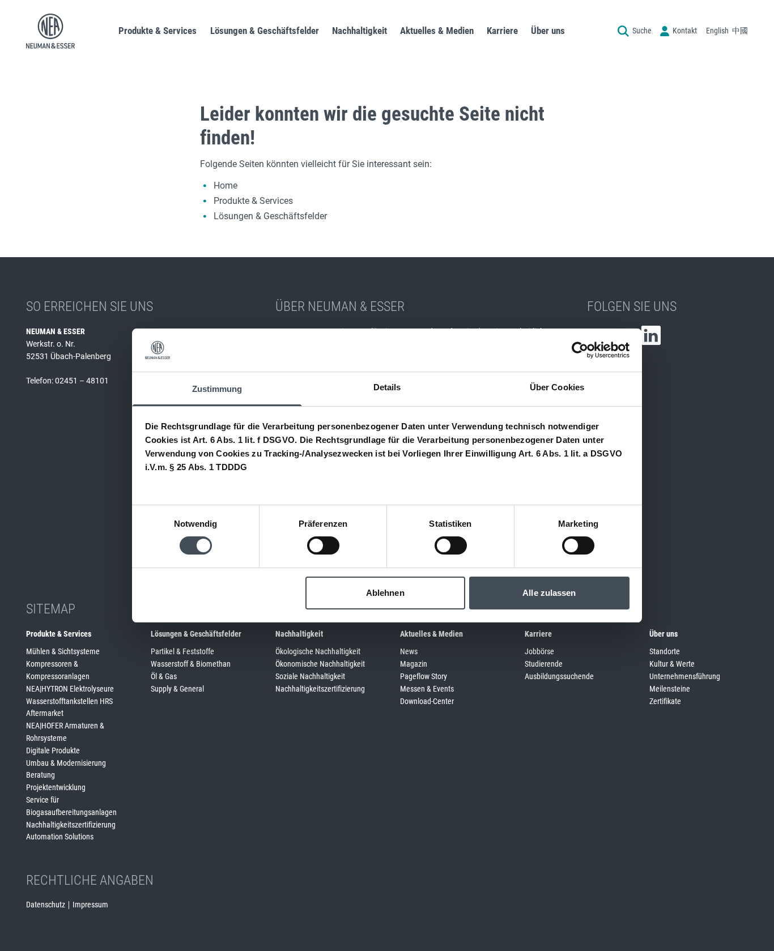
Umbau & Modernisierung (66, 762)
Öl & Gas (164, 676)
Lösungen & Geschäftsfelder (270, 216)
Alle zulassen (549, 593)
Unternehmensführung (684, 676)
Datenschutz (45, 904)
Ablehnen (385, 593)
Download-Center (427, 701)
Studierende (544, 663)
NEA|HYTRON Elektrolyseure (70, 688)
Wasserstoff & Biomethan (191, 663)
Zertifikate (665, 701)
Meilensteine (669, 688)
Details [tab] (387, 387)
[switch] (323, 545)
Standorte (664, 651)
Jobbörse (539, 651)
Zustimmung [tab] (217, 389)
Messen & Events (427, 688)
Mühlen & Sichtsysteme (63, 651)
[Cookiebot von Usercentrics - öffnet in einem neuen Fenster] (580, 350)
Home (225, 185)
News (409, 651)
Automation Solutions (59, 836)
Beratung (40, 774)
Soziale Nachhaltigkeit (310, 676)
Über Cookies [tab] (557, 387)
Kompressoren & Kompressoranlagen (58, 670)
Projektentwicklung (56, 787)
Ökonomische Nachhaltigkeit (320, 663)
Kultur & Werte (672, 663)
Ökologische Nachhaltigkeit (317, 651)
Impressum (90, 904)
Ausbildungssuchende (559, 676)
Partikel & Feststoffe (182, 651)
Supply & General (177, 688)
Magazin (413, 663)
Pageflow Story (423, 676)
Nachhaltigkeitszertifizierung (71, 824)
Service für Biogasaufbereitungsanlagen (71, 806)
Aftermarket (44, 713)
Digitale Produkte (53, 750)
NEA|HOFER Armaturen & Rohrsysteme (65, 732)
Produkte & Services (253, 200)
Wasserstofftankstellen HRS (69, 701)
